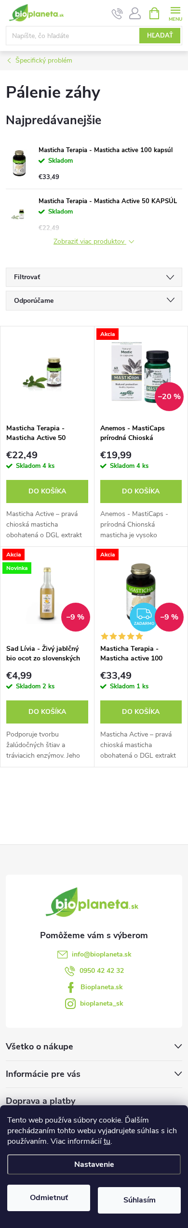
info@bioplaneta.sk (102, 954)
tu (107, 1141)
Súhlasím (139, 1200)
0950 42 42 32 (102, 970)
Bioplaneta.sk (102, 987)
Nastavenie (94, 1164)
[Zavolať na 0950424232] (117, 13)
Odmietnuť (49, 1197)
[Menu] (175, 13)
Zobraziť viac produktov (90, 242)
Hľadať (160, 35)
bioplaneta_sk (101, 1003)
